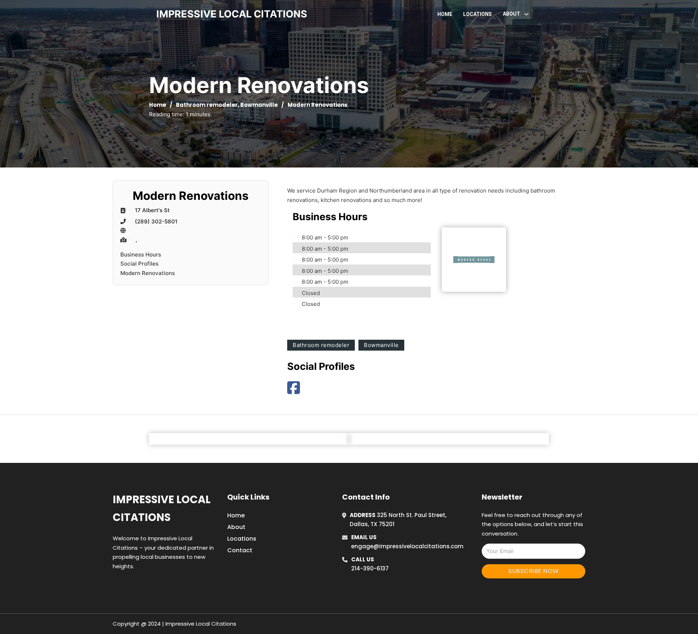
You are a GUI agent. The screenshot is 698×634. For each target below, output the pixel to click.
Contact (239, 550)
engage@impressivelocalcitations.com (407, 546)
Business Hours (140, 254)
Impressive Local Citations (161, 508)
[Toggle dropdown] (526, 14)
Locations (477, 14)
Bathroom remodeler (207, 105)
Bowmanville (259, 105)
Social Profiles (139, 263)
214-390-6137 (370, 568)
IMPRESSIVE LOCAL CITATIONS (231, 14)
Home (444, 14)
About (236, 527)
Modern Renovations (147, 273)
